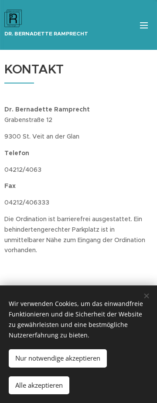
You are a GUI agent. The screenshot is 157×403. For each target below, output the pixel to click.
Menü (144, 25)
